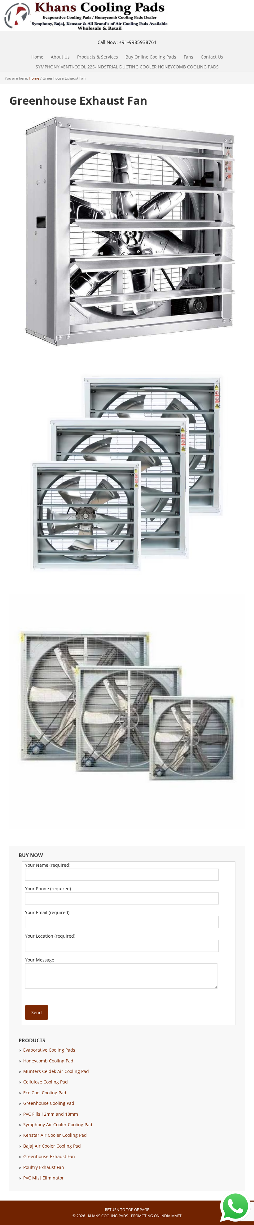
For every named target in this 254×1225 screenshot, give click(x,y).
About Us (60, 57)
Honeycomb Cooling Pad (48, 1061)
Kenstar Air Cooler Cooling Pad (55, 1135)
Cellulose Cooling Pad (45, 1082)
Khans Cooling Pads (108, 1215)
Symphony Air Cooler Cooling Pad (57, 1124)
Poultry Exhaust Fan (43, 1167)
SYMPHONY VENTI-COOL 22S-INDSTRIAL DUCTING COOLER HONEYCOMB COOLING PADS (127, 67)
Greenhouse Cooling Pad (48, 1103)
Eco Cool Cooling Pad (44, 1093)
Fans (187, 57)
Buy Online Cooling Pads (150, 57)
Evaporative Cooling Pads (49, 1050)
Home (37, 57)
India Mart (171, 1215)
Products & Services (96, 57)
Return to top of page (127, 1209)
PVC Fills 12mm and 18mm (50, 1114)
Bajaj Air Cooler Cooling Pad (52, 1146)
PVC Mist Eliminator (43, 1178)
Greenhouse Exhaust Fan (49, 1156)
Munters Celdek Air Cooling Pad (56, 1071)
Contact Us (212, 57)
